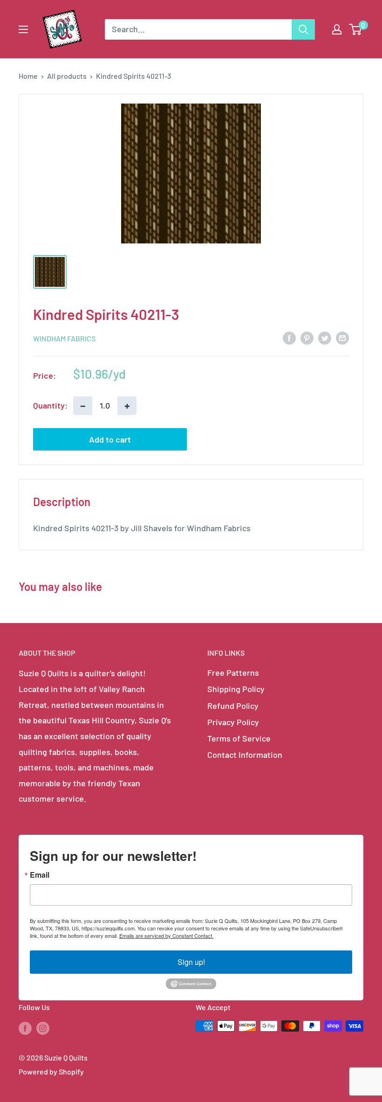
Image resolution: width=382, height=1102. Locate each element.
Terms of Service (239, 738)
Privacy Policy (233, 722)
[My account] (336, 29)
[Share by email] (342, 338)
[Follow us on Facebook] (25, 1027)
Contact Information (244, 754)
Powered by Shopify (51, 1071)
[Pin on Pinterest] (307, 338)
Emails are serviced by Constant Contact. (166, 935)
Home (28, 75)
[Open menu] (23, 29)
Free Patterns (233, 672)
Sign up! (191, 961)
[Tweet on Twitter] (324, 338)
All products (67, 75)
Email (39, 875)
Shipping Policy (236, 689)
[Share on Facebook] (289, 338)
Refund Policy (233, 705)
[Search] (303, 29)
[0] (356, 29)
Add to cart (110, 439)
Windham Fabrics (64, 338)
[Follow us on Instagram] (42, 1027)
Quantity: (50, 405)
